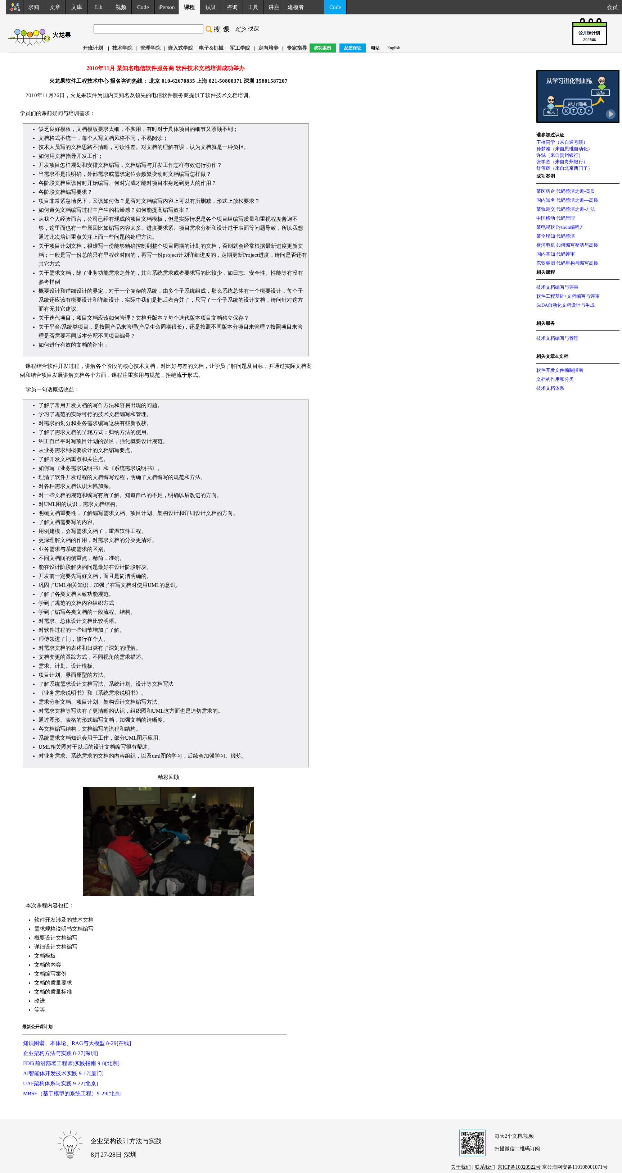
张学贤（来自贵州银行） (562, 161)
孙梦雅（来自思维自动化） (564, 148)
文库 (76, 7)
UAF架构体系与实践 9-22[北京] (60, 1083)
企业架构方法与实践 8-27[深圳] (60, 1053)
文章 (55, 7)
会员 (614, 7)
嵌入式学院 (180, 48)
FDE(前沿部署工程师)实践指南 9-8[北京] (71, 1063)
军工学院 (240, 48)
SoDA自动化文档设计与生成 (565, 305)
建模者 (296, 7)
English (393, 47)
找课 (253, 29)
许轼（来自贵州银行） (559, 155)
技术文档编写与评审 (557, 287)
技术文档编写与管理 (557, 338)
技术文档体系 (550, 388)
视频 (121, 7)
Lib (99, 7)
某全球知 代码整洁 (555, 236)
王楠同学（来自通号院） (562, 142)
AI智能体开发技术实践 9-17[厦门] (63, 1073)
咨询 (232, 7)
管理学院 (150, 48)
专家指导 (297, 48)
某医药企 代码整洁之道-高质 (565, 191)
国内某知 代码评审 (555, 254)
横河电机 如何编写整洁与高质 (567, 245)
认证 (211, 7)
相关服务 (545, 323)
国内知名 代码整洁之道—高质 (567, 200)
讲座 (274, 7)
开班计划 (93, 48)
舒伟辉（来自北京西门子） (564, 168)
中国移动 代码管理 (555, 218)
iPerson (166, 7)
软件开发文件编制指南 (559, 370)
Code (143, 7)
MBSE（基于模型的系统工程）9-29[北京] (72, 1093)
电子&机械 (211, 48)
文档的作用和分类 (555, 379)
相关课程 (545, 272)
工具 (253, 7)
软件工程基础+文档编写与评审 (568, 296)
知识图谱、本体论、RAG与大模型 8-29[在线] (77, 1043)
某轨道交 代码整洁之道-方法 (565, 209)
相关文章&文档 (552, 356)
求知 (33, 7)
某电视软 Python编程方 (560, 227)
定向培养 (268, 48)
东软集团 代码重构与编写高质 (567, 263)
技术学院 (122, 48)
